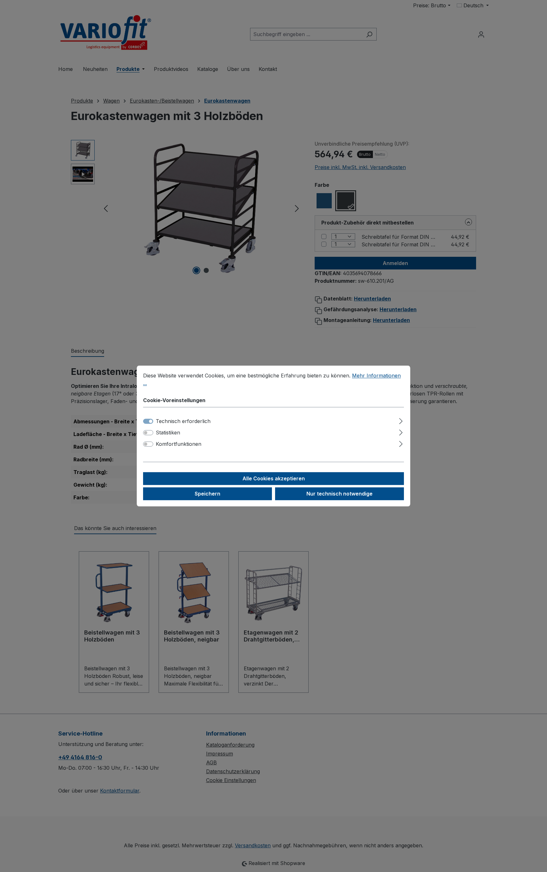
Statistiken (168, 433)
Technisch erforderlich (183, 421)
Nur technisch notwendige (339, 494)
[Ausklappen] (401, 420)
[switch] (148, 432)
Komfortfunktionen (178, 444)
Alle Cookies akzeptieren (273, 479)
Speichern (207, 494)
